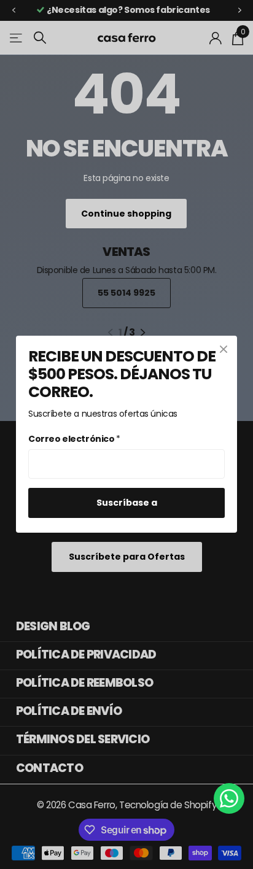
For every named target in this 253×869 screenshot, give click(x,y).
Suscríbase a (126, 503)
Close (223, 349)
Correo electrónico (74, 439)
